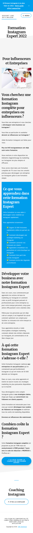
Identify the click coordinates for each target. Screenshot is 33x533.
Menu (27, 16)
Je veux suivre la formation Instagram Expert (16, 461)
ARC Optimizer (22, 527)
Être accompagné (17, 502)
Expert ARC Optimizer (8, 16)
